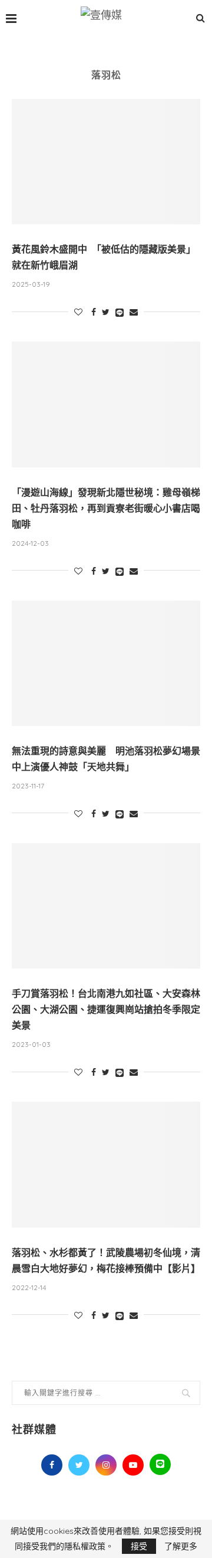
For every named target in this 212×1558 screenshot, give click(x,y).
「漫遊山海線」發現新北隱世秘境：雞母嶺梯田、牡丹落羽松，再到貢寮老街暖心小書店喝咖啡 (106, 508)
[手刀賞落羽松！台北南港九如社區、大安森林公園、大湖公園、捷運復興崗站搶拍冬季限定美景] (106, 906)
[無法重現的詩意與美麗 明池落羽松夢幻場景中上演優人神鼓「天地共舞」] (106, 663)
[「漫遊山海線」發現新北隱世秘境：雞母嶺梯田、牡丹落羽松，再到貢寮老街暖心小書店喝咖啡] (106, 404)
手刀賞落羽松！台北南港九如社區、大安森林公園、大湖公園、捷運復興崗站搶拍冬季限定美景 (106, 1009)
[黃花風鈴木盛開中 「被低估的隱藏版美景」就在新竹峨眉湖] (106, 161)
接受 (139, 1546)
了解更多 (180, 1546)
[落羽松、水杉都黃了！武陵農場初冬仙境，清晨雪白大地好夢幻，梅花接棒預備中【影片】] (106, 1164)
